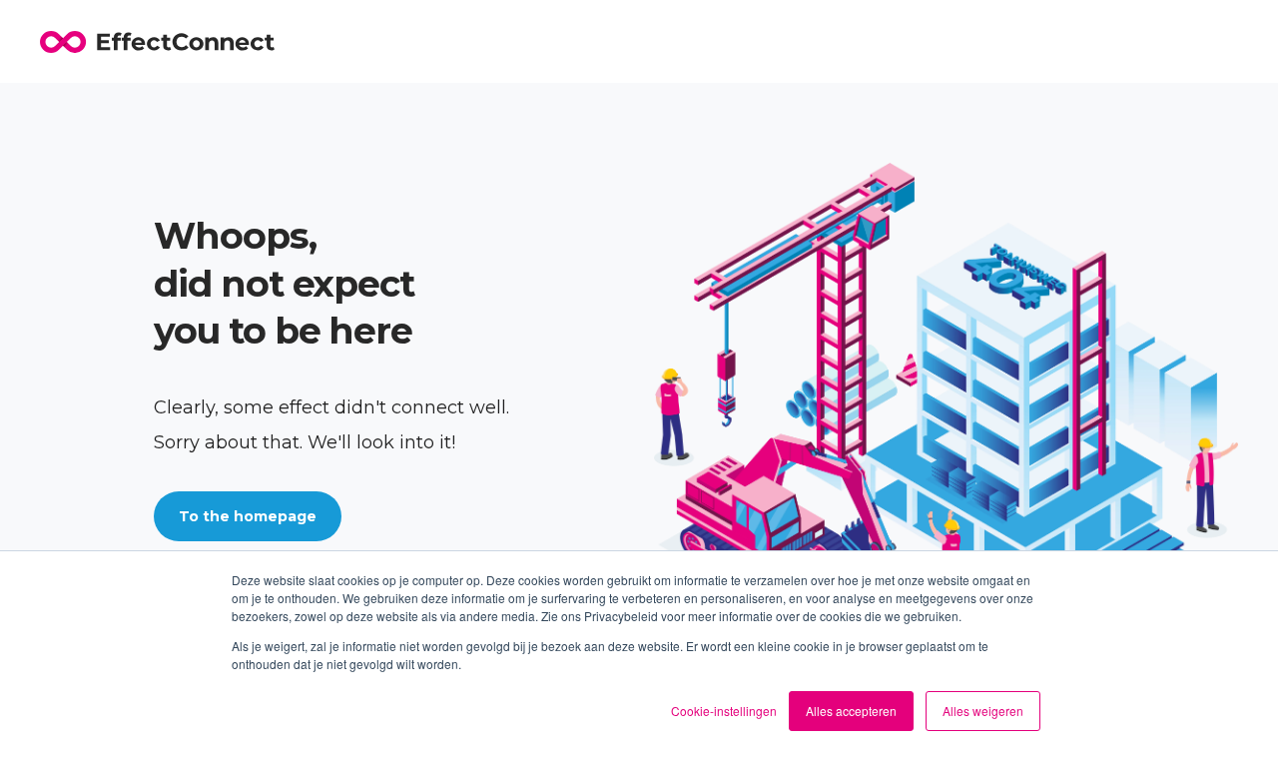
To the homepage (248, 516)
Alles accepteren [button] (851, 710)
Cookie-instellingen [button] (724, 710)
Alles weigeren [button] (983, 710)
